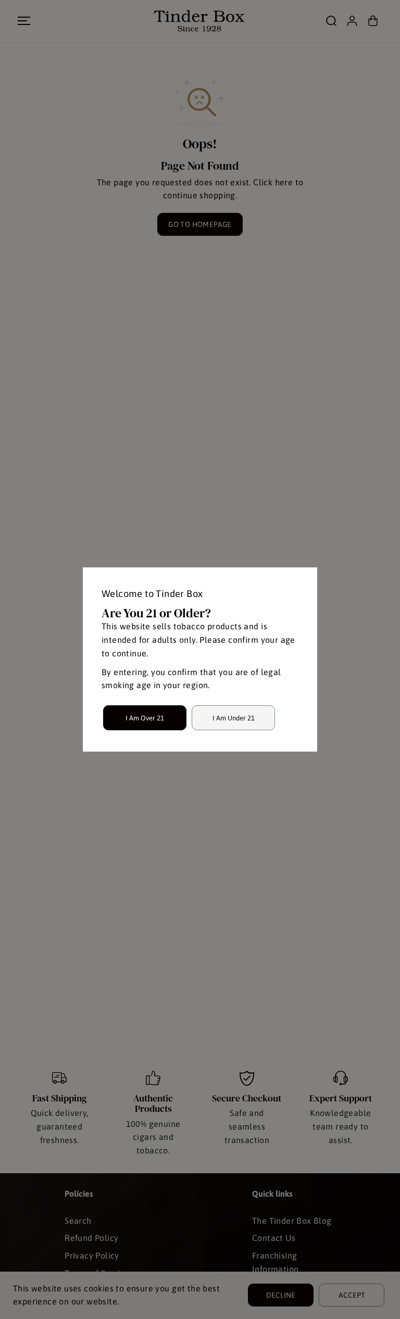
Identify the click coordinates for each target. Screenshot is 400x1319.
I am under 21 (234, 718)
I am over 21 (145, 718)
